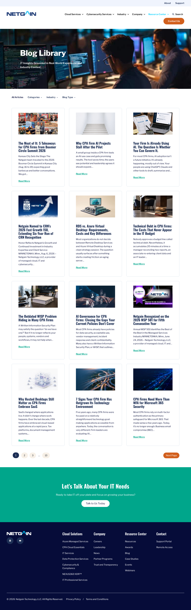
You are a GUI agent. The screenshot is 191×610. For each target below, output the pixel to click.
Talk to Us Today (95, 503)
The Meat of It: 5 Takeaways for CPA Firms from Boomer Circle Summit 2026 (37, 146)
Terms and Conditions (97, 599)
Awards (129, 547)
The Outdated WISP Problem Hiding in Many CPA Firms (37, 318)
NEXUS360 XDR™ (72, 574)
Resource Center (157, 14)
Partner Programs (103, 559)
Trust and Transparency (106, 564)
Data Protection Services (75, 559)
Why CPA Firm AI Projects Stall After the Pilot (93, 145)
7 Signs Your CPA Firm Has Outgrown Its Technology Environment (94, 402)
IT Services (68, 553)
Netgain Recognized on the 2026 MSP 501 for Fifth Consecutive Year (151, 319)
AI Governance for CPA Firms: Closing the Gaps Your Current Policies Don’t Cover (95, 319)
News (97, 553)
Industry (121, 14)
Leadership (99, 547)
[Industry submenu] (57, 97)
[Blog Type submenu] (75, 97)
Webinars (130, 570)
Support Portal (164, 541)
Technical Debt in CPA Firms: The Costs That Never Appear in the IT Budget (152, 229)
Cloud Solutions (72, 533)
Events (128, 564)
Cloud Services (73, 14)
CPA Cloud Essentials (73, 547)
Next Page (171, 455)
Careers (98, 541)
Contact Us (174, 21)
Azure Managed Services (75, 541)
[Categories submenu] (41, 97)
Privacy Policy (73, 599)
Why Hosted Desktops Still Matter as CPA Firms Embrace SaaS (36, 402)
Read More (24, 181)
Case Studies (131, 559)
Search (179, 14)
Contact (161, 533)
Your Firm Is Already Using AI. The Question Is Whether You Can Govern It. (151, 146)
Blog (127, 553)
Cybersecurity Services (99, 14)
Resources (130, 541)
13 (46, 455)
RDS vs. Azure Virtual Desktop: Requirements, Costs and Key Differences (93, 229)
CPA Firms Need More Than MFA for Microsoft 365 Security (151, 402)
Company (137, 14)
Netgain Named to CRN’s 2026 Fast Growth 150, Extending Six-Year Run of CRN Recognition (35, 231)
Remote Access (164, 547)
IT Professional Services (74, 580)
